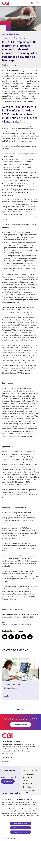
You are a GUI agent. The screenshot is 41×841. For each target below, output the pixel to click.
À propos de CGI (28, 774)
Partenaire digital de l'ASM (29, 791)
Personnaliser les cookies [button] (20, 827)
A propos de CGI (7, 757)
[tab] (18, 710)
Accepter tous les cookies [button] (20, 823)
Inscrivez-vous (7, 781)
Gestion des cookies (9, 838)
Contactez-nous (20, 724)
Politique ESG (27, 783)
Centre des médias (10, 34)
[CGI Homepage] (5, 3)
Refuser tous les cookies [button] (20, 832)
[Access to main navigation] (37, 3)
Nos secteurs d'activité (27, 779)
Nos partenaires (28, 787)
